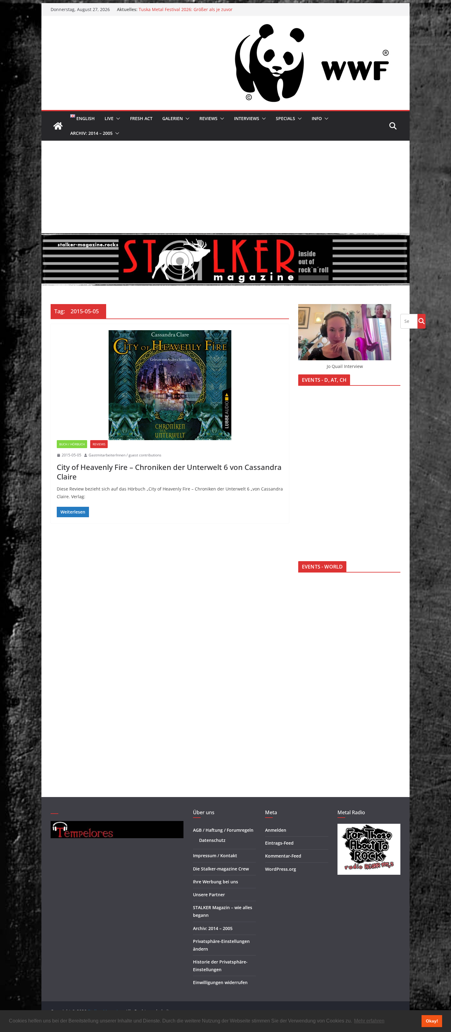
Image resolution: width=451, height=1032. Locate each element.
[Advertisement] (225, 187)
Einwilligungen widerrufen (220, 982)
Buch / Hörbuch (72, 444)
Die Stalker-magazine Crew (221, 869)
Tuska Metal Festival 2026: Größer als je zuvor (186, 9)
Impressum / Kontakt (215, 855)
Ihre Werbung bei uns (215, 882)
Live (109, 118)
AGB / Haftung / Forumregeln (223, 830)
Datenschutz (212, 840)
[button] (117, 118)
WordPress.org (280, 869)
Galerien (172, 118)
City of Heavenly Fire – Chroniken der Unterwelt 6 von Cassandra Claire (169, 472)
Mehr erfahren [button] (369, 1020)
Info (317, 118)
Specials (285, 118)
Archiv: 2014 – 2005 (91, 133)
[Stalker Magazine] (58, 126)
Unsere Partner (209, 894)
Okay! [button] (432, 1020)
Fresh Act (141, 118)
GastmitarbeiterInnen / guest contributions (125, 455)
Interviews (246, 118)
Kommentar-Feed (283, 856)
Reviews (208, 118)
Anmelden (275, 830)
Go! (422, 321)
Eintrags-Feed (279, 843)
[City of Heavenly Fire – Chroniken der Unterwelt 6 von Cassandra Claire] (170, 385)
